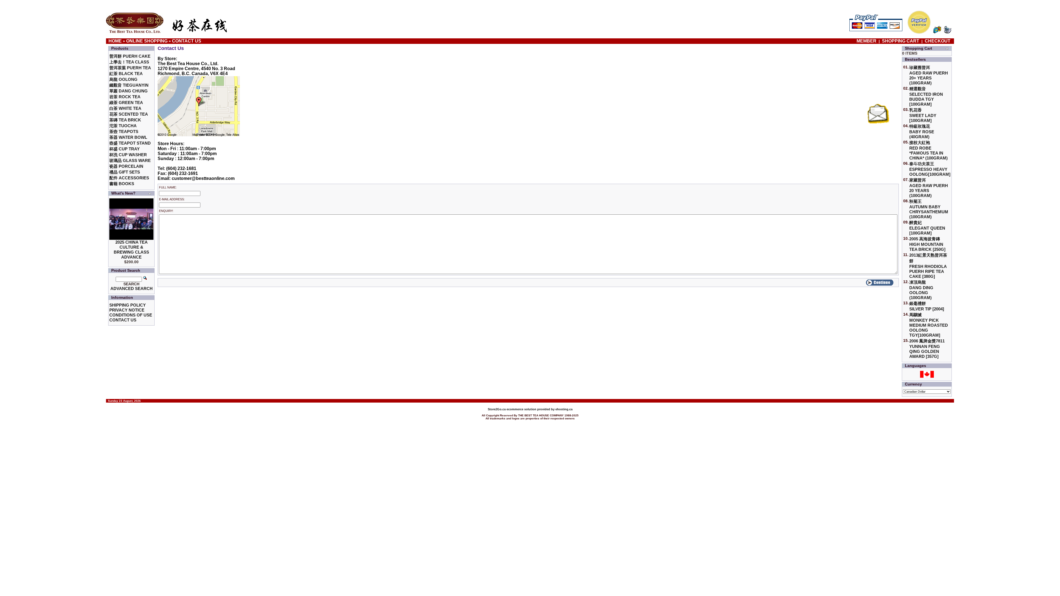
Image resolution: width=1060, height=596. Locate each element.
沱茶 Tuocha (123, 125)
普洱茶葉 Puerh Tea (130, 67)
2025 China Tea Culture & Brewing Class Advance (131, 249)
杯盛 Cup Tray (124, 149)
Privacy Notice (126, 310)
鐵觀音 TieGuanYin (129, 85)
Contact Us (186, 41)
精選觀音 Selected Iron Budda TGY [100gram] (926, 96)
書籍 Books (121, 183)
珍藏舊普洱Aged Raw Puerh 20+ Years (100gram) (928, 75)
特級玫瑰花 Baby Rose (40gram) (921, 131)
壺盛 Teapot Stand (130, 143)
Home (115, 41)
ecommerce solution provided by (521, 409)
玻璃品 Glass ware (130, 160)
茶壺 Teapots (123, 131)
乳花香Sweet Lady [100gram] (922, 115)
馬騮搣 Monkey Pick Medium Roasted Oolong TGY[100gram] (928, 324)
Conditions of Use (130, 315)
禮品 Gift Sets (124, 172)
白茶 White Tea (125, 108)
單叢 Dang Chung (128, 91)
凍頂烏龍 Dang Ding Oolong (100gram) (921, 290)
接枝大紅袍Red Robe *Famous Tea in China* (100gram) (928, 150)
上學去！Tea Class (129, 62)
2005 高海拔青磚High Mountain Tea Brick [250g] (927, 244)
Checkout (937, 41)
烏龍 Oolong (123, 79)
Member (867, 41)
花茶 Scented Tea (128, 114)
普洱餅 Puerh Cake (129, 56)
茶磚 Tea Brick (125, 120)
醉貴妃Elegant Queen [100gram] (927, 227)
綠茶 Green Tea (126, 102)
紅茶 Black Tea (126, 73)
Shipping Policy (127, 305)
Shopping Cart (900, 41)
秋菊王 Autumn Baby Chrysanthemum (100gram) (928, 209)
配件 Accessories (129, 177)
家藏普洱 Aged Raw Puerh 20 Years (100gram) (928, 188)
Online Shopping (147, 41)
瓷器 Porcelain (126, 166)
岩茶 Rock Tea (125, 96)
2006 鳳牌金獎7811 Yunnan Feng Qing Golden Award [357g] (927, 349)
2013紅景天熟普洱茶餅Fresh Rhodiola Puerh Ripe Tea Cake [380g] (928, 266)
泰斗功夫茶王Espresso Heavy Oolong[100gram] (929, 169)
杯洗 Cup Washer (128, 154)
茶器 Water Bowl (128, 137)
